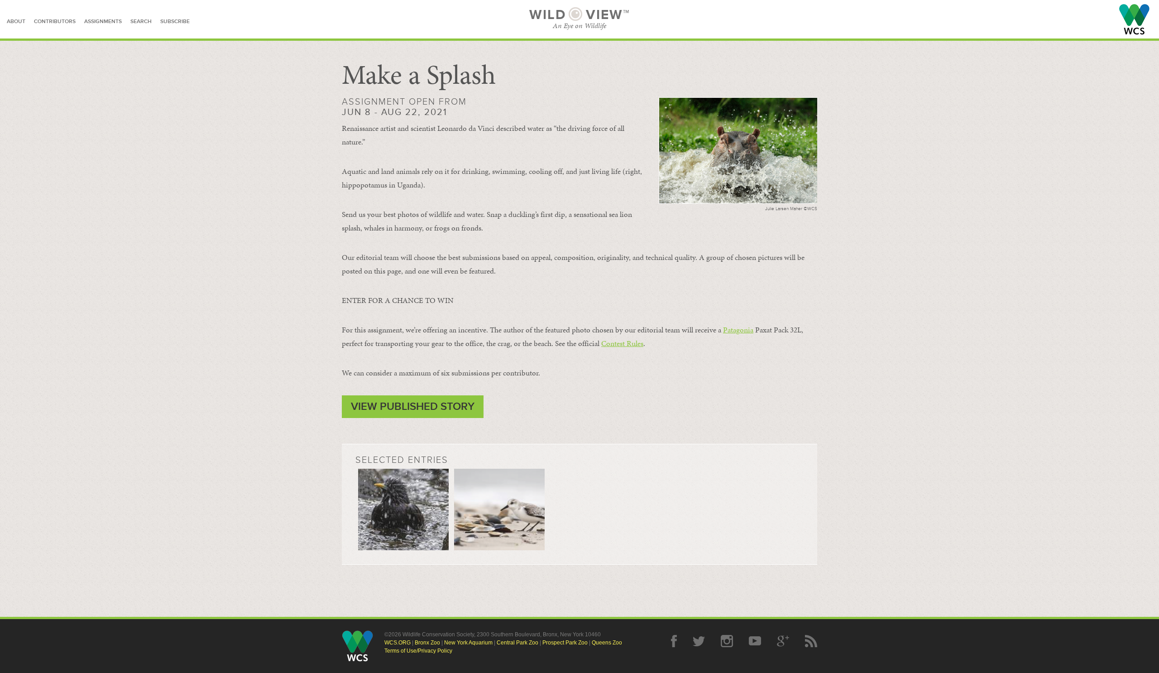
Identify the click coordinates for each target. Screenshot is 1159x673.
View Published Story (412, 406)
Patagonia (738, 329)
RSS (811, 641)
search (141, 21)
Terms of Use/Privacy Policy (418, 651)
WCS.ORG (397, 642)
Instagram (727, 641)
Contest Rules (622, 343)
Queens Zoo (607, 642)
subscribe (175, 21)
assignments (103, 21)
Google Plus (783, 641)
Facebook (674, 641)
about (16, 21)
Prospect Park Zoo (565, 642)
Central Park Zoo (517, 642)
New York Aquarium (468, 642)
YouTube (755, 641)
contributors (55, 21)
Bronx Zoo (427, 642)
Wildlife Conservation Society (1134, 19)
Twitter (699, 641)
